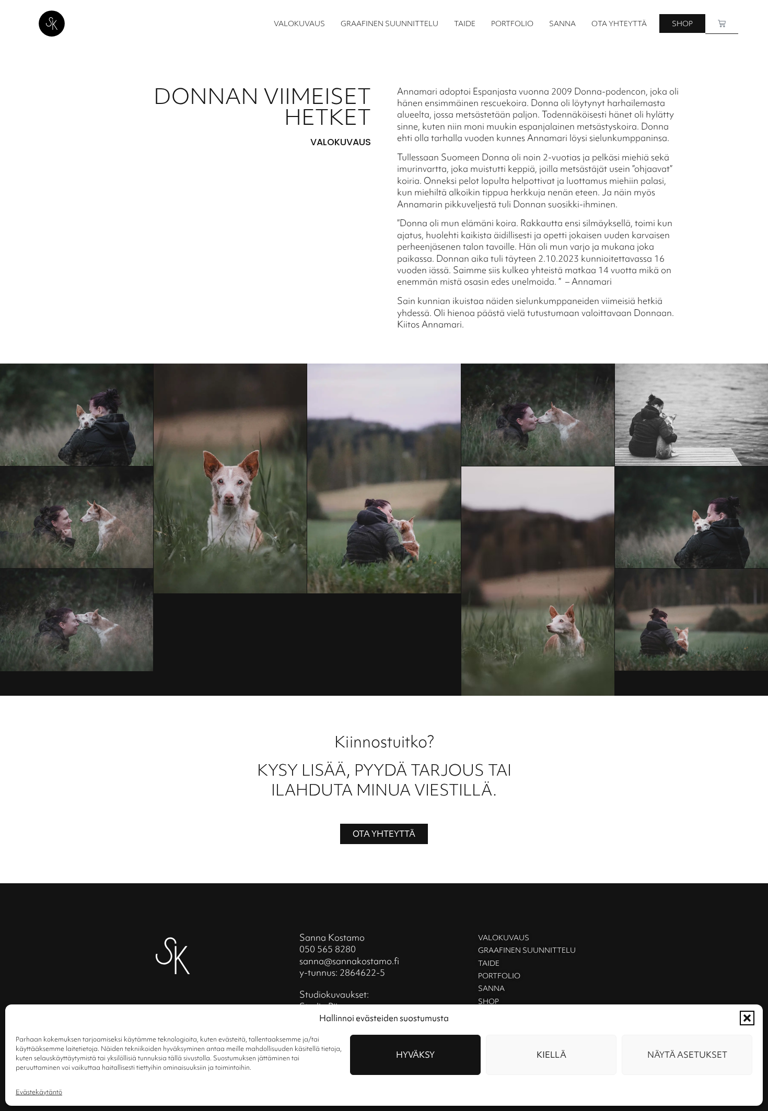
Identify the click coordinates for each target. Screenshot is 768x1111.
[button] (747, 1018)
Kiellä (551, 1054)
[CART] (721, 23)
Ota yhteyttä (619, 23)
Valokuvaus (299, 23)
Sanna (562, 23)
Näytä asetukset (687, 1054)
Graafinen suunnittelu (389, 23)
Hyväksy (415, 1054)
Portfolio (512, 23)
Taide (464, 23)
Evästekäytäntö (39, 1091)
